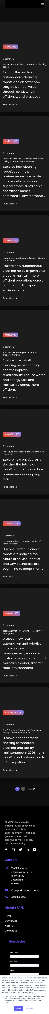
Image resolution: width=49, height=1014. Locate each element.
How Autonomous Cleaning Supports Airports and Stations (24, 259)
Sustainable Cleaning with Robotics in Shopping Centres (20, 353)
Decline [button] (30, 1008)
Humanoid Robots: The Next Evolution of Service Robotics (22, 542)
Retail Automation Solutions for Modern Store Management (24, 632)
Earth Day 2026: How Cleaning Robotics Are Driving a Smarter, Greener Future (23, 160)
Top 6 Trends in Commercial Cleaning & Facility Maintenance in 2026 (22, 731)
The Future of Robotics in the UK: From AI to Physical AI (23, 453)
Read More (8, 104)
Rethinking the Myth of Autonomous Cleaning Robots (24, 65)
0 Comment (9, 59)
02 (23, 788)
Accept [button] (18, 1008)
